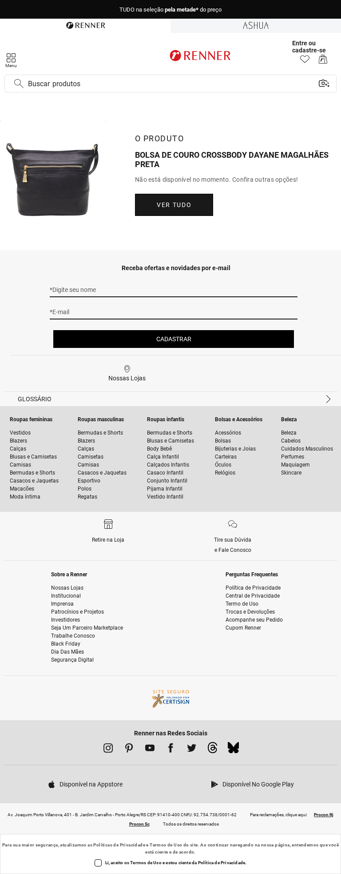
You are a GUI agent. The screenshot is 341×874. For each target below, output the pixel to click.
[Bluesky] (233, 750)
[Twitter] (191, 749)
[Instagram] (108, 749)
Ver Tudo (174, 204)
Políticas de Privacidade (119, 844)
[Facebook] (170, 749)
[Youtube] (149, 749)
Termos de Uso (166, 844)
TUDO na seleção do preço (170, 9)
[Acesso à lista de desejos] (304, 61)
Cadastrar (173, 339)
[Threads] (212, 750)
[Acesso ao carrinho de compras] (323, 61)
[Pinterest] (129, 749)
